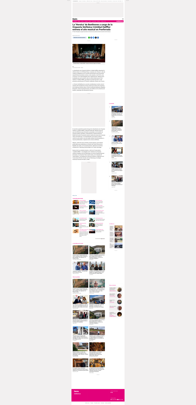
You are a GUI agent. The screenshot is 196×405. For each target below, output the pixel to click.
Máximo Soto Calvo (76, 273)
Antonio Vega (91, 372)
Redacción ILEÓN (75, 308)
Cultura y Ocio (74, 195)
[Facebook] (91, 38)
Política (79, 21)
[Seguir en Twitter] (112, 399)
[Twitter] (96, 38)
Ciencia (90, 21)
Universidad (94, 21)
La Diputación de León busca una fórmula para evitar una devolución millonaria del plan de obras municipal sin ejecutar (96, 369)
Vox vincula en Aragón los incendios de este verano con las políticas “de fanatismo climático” (112, 240)
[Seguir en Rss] (122, 399)
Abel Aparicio (91, 259)
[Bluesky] (93, 38)
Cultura (82, 21)
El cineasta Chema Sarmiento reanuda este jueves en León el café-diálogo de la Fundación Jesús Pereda (80, 369)
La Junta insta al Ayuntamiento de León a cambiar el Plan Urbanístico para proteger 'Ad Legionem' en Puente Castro (80, 256)
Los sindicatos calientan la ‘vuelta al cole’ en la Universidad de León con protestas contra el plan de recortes (80, 306)
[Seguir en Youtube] (118, 399)
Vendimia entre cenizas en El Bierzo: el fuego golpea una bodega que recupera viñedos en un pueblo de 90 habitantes (97, 337)
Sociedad (86, 21)
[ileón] (79, 391)
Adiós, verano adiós (113, 306)
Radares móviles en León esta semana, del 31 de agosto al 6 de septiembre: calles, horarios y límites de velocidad (80, 353)
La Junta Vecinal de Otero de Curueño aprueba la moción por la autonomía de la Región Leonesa (117, 170)
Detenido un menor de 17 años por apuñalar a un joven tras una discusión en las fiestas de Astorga (96, 306)
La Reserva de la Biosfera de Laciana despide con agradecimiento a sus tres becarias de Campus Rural (96, 272)
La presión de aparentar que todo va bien (113, 313)
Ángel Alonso (112, 307)
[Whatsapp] (89, 38)
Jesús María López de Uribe (77, 259)
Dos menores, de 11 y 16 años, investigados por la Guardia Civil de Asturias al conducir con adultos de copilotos (112, 245)
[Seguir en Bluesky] (111, 399)
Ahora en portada (76, 276)
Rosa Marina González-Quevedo (113, 316)
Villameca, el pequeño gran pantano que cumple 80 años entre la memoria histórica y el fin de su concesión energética (97, 256)
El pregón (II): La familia (112, 300)
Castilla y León (103, 21)
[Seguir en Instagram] (116, 399)
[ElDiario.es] (119, 21)
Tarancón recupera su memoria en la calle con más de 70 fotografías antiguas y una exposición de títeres (112, 234)
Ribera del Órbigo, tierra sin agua (112, 294)
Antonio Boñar (112, 302)
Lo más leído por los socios (78, 243)
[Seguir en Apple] (112, 392)
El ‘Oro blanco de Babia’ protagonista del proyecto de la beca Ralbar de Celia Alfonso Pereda (117, 156)
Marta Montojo (91, 293)
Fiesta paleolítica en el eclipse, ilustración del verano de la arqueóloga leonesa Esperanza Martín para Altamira (95, 353)
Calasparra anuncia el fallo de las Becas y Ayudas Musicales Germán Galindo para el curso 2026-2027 (112, 228)
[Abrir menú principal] (123, 18)
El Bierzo (98, 21)
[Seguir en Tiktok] (119, 399)
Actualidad (75, 21)
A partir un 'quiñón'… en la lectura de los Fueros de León (80, 271)
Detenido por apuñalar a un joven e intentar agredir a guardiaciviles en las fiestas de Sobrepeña (80, 321)
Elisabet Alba (91, 340)
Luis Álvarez (91, 274)
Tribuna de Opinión (112, 285)
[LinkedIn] (98, 38)
